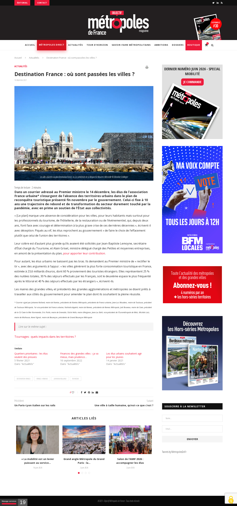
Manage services (9, 501)
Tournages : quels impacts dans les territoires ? (45, 337)
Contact (42, 2)
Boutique (193, 44)
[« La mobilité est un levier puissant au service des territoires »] (37, 439)
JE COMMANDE (192, 82)
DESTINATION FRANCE (24, 378)
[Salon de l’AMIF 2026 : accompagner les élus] (130, 439)
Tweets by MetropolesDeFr (174, 452)
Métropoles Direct (51, 44)
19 (23, 502)
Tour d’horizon (97, 44)
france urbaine (42, 378)
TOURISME (75, 378)
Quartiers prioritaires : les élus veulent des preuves (31, 355)
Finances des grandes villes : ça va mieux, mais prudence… (79, 355)
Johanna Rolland (60, 378)
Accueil (30, 44)
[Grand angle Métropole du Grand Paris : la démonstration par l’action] (83, 439)
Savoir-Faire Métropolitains (131, 44)
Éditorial (22, 2)
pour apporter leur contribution (84, 253)
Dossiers (178, 44)
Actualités (75, 44)
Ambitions (161, 44)
